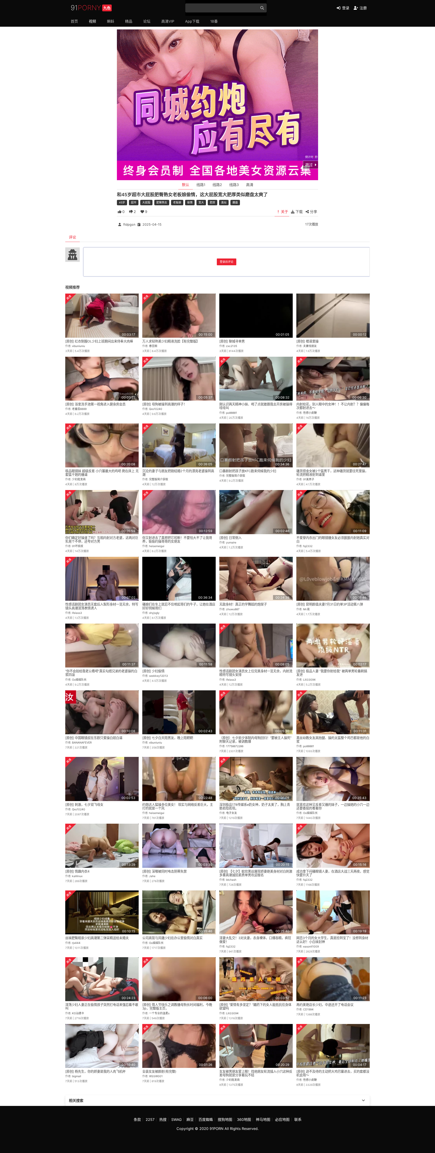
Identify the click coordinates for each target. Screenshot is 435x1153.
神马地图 (263, 1119)
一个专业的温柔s (159, 1013)
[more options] (363, 1100)
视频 (92, 21)
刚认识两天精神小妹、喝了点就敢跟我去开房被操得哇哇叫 (255, 406)
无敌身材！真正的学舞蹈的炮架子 (243, 604)
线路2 (217, 184)
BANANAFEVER (82, 742)
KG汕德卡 (78, 1013)
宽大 (201, 202)
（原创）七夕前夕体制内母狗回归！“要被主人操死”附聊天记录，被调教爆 (255, 739)
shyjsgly (154, 613)
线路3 (234, 184)
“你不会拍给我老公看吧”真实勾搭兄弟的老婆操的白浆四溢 (101, 673)
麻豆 (190, 1119)
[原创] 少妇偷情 (153, 671)
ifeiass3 (77, 613)
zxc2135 (231, 346)
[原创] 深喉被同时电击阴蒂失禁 (164, 871)
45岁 (122, 202)
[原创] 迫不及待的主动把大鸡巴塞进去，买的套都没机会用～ (332, 1073)
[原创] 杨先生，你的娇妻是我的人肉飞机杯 (95, 1071)
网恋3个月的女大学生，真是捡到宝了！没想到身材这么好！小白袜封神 (332, 939)
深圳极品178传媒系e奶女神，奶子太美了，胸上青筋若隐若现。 (254, 806)
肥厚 (212, 202)
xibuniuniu (78, 346)
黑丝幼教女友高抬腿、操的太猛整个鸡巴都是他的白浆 (332, 739)
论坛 (146, 21)
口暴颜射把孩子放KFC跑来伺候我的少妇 (247, 471)
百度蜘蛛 (205, 1119)
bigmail (76, 1076)
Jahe (152, 876)
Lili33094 (309, 679)
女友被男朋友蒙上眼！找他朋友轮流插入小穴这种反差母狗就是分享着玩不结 (255, 1073)
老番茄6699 (79, 409)
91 (91, 8)
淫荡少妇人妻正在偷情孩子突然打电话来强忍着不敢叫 (101, 1006)
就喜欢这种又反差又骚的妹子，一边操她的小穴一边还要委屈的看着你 (332, 806)
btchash (231, 879)
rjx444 (76, 943)
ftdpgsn (129, 224)
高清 (249, 184)
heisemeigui (156, 546)
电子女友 (231, 813)
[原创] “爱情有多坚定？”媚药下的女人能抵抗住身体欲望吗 (255, 1006)
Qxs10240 (155, 409)
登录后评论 (226, 261)
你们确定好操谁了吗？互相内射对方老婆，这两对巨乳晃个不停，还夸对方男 (101, 539)
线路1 (200, 184)
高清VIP (167, 21)
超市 (133, 202)
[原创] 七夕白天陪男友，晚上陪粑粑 (167, 738)
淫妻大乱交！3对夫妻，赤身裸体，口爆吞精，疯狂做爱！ (255, 939)
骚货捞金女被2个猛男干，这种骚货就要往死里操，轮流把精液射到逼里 (332, 472)
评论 (72, 237)
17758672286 (234, 746)
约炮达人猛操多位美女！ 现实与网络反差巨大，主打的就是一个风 (177, 806)
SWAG (176, 1119)
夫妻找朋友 (310, 346)
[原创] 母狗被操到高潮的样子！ (164, 404)
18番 (214, 21)
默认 (185, 184)
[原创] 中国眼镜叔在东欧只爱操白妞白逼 (93, 738)
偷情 (190, 202)
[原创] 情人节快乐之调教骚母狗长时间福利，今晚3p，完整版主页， (177, 1006)
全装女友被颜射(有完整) (159, 1071)
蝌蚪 (110, 21)
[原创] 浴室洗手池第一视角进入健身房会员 (95, 404)
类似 (224, 202)
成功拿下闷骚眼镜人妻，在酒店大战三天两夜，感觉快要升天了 (332, 873)
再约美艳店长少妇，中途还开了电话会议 (324, 1005)
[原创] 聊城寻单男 (232, 341)
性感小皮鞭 (310, 412)
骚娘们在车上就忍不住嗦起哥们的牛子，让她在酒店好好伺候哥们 (178, 606)
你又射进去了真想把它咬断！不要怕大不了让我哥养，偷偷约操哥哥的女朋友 (177, 539)
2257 (150, 1119)
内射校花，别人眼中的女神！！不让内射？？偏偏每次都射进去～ (332, 406)
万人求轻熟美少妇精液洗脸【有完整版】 (170, 341)
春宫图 (153, 346)
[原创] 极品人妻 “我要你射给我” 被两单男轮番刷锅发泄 (331, 673)
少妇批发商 (79, 479)
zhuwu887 (232, 609)
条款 (137, 1119)
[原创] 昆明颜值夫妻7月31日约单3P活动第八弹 (329, 604)
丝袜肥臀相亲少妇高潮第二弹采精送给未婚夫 (97, 938)
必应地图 (282, 1119)
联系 (298, 1119)
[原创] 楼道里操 (307, 341)
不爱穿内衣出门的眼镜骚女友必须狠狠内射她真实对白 (332, 539)
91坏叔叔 (77, 546)
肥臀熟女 (161, 202)
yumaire (231, 542)
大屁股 (146, 202)
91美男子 (308, 479)
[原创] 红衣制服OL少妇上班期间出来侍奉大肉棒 (99, 341)
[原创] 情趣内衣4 (77, 871)
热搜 (163, 1119)
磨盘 (235, 202)
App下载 (192, 21)
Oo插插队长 (79, 679)
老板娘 (177, 202)
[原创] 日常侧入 (230, 538)
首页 (74, 21)
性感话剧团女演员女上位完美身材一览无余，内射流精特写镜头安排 (255, 673)
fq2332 (307, 546)
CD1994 (308, 1009)
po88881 (231, 412)
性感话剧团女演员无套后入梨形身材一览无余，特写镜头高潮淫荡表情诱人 (101, 606)
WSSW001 (156, 1076)
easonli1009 (311, 946)
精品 (128, 21)
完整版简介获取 (158, 479)
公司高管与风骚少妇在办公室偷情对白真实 (172, 938)
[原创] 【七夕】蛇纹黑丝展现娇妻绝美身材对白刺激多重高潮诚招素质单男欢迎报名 (255, 873)
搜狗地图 (225, 1119)
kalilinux (77, 876)
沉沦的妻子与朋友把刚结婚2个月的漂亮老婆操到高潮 (178, 472)
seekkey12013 (158, 675)
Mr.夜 (306, 609)
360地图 (244, 1119)
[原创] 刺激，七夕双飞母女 (84, 804)
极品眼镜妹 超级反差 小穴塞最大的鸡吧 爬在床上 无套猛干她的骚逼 (102, 472)
